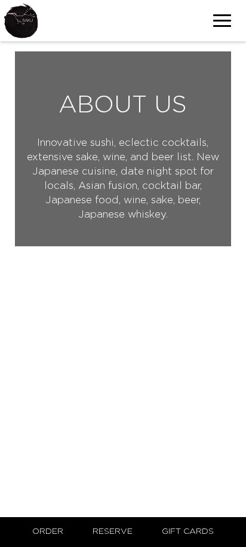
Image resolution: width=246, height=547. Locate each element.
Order (47, 531)
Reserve (113, 531)
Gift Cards (188, 531)
